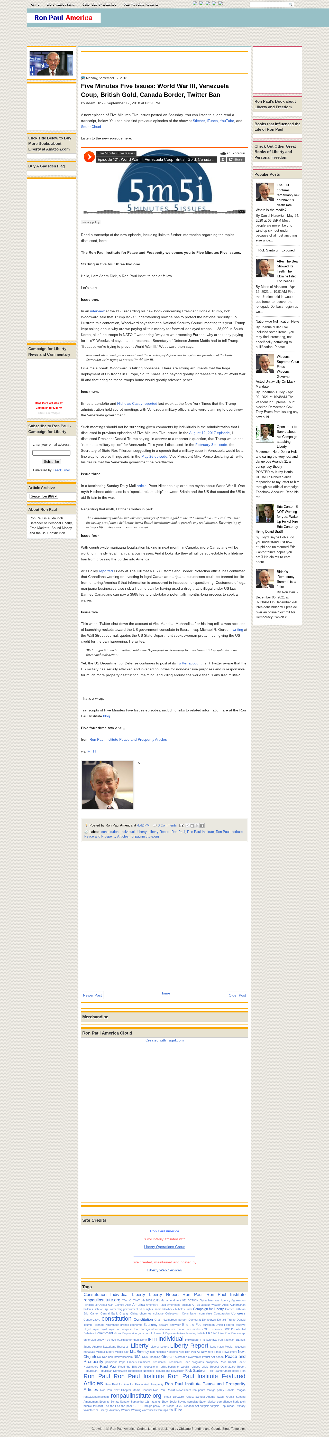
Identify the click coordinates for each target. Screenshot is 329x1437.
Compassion (222, 1313)
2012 (156, 1300)
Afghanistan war (209, 1300)
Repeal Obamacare (222, 1366)
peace (220, 1356)
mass (220, 1346)
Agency (225, 1300)
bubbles (180, 1309)
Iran (220, 1339)
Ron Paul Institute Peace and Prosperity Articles (128, 739)
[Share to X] (197, 825)
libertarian (123, 1346)
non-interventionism (120, 1356)
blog (106, 716)
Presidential (159, 1362)
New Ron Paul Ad (189, 1351)
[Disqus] (164, 913)
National (161, 1351)
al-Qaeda (101, 1304)
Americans (173, 1304)
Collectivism (172, 1313)
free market (178, 1329)
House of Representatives (169, 1333)
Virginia (204, 1405)
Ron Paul (178, 832)
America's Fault (156, 1304)
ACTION (193, 1300)
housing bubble (195, 1333)
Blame (157, 1309)
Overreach (180, 1356)
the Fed (115, 1405)
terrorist (98, 1405)
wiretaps (163, 1410)
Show (164, 1401)
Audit (225, 1304)
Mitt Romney (139, 1352)
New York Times (211, 1351)
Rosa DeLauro (174, 1396)
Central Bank (109, 1313)
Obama (166, 1357)
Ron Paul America (122, 1429)
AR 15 (196, 1304)
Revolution (177, 1370)
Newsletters (229, 1351)
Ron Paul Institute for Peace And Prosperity (134, 1384)
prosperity (212, 1362)
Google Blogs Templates (228, 1429)
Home (35, 4)
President (144, 1362)
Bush (189, 1309)
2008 (149, 1300)
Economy (150, 1325)
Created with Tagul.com (164, 1040)
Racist (232, 1362)
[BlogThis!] (192, 825)
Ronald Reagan (235, 1390)
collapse (158, 1313)
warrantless (149, 1410)
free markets (195, 1329)
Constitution (95, 1294)
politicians (111, 1362)
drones (124, 1324)
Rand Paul (108, 1366)
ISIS (242, 1339)
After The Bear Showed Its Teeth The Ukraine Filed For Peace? (288, 271)
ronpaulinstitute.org (145, 836)
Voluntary (114, 1410)
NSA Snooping (151, 1356)
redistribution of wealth (174, 1366)
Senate (115, 1401)
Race (223, 1362)
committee (205, 1313)
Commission (189, 1313)
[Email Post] (181, 825)
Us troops (168, 1405)
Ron (242, 1370)
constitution (109, 832)
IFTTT (92, 751)
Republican (90, 1370)
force (137, 1329)
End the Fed (191, 1325)
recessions (151, 1366)
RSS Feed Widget (49, 412)
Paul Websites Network (141, 4)
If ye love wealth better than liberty (126, 1339)
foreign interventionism (155, 1329)
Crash (158, 1319)
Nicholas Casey (129, 403)
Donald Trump (226, 1319)
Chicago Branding (191, 1429)
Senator (125, 1401)
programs (198, 1362)
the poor (126, 1405)
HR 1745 (211, 1333)
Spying (182, 1401)
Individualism (193, 1339)
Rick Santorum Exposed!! (277, 250)
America (138, 1305)
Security (104, 1401)
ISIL (237, 1339)
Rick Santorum (196, 1371)
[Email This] (187, 825)
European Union (213, 1324)
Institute (207, 1339)
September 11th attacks (146, 1401)
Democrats (209, 1319)
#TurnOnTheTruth (133, 1300)
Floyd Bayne (91, 1329)
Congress (238, 1313)
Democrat (194, 1319)
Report (241, 1366)
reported (150, 403)
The (106, 1405)
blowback (168, 1309)
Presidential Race (179, 1362)
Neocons (172, 1351)
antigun (186, 1304)
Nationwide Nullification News (277, 321)
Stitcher (199, 121)
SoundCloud (91, 127)
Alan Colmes (116, 1304)
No (99, 1356)
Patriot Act (208, 1356)
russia (190, 1396)
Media (228, 1346)
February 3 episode (211, 445)
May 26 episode (154, 456)
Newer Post (92, 995)
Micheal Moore (105, 1351)
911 (184, 1300)
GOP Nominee (213, 1329)
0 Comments (167, 825)
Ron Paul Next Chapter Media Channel (126, 1390)
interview (97, 311)
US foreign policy (150, 1405)
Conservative (92, 1319)
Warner (125, 1410)
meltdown (239, 1346)
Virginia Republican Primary (227, 1405)
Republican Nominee (141, 1370)
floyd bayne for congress (117, 1329)
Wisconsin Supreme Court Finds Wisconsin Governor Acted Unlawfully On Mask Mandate (277, 371)
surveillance (224, 1401)
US (135, 1405)
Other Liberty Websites (99, 4)
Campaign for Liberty (208, 1309)
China (134, 1313)
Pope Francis (127, 1362)
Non (104, 1356)
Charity (124, 1313)
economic (136, 1324)
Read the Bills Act (130, 1366)
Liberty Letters (160, 1346)
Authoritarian (237, 1304)
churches (145, 1313)
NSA (137, 1357)
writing (238, 629)
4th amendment (171, 1300)
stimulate (192, 1401)
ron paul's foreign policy (208, 1390)
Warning (136, 1410)
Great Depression (125, 1333)
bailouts (88, 1309)
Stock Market (207, 1401)
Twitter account (189, 663)
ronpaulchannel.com (96, 1396)
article (142, 486)
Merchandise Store (61, 4)
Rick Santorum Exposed (224, 1370)
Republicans (162, 1370)
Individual (128, 832)
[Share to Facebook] (202, 825)
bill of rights (146, 1309)
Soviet (173, 1401)
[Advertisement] (208, 19)
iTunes (212, 121)
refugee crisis (199, 1366)
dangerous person (175, 1319)
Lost (213, 1346)
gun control (145, 1333)
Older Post (237, 995)
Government (104, 1333)
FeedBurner (61, 470)
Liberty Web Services (164, 1270)
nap (152, 1351)
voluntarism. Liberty (96, 1410)
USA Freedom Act (187, 1405)
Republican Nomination (112, 1370)
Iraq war (229, 1339)
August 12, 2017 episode (209, 433)
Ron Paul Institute (200, 832)
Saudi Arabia (225, 1396)
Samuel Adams (205, 1396)
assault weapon (211, 1304)
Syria (236, 1401)
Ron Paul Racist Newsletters (172, 1390)
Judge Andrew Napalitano (100, 1346)
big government (128, 1309)
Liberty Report (159, 832)
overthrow (194, 1356)
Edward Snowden (170, 1324)
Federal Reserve (234, 1324)
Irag (214, 1339)
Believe (98, 1309)
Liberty (142, 832)
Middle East (122, 1351)
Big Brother (111, 1309)
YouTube (227, 121)
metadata (89, 1351)
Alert (128, 1304)
